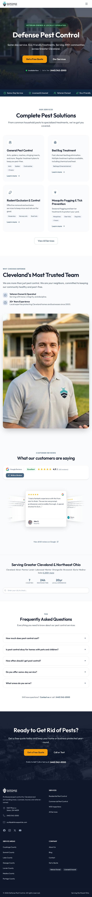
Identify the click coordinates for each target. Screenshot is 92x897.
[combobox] (46, 590)
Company (53, 841)
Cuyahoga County (9, 847)
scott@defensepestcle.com (17, 822)
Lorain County (8, 868)
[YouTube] (20, 830)
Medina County (8, 873)
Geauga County (9, 863)
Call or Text (59, 752)
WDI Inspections (55, 807)
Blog (50, 852)
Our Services (59, 59)
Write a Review (16, 475)
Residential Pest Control (58, 796)
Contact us (44, 697)
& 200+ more (48, 573)
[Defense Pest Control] (10, 790)
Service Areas (9, 841)
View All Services (46, 240)
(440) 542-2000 (58, 70)
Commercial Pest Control (58, 801)
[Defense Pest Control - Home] (10, 3)
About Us (52, 847)
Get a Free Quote (34, 59)
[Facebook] (4, 830)
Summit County (8, 852)
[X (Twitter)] (14, 830)
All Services (53, 812)
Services (52, 790)
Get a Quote (53, 863)
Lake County (7, 858)
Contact (52, 858)
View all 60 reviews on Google (45, 542)
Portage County (9, 879)
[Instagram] (9, 830)
